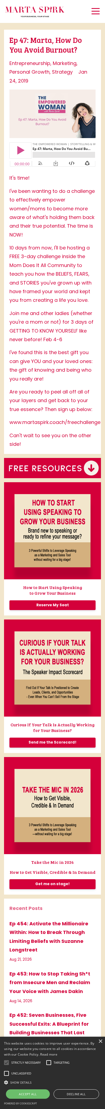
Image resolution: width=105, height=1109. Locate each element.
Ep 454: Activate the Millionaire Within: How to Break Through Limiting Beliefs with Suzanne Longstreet (48, 936)
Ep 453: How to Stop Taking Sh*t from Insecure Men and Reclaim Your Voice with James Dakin (49, 982)
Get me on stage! (52, 883)
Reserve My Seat (52, 605)
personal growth (29, 72)
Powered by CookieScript (20, 1103)
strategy (62, 72)
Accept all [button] (28, 1094)
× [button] (100, 1041)
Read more (48, 1054)
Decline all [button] (76, 1094)
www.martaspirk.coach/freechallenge (54, 422)
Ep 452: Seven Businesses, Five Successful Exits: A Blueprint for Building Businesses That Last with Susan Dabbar (49, 1028)
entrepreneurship (29, 63)
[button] (52, 1082)
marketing (64, 63)
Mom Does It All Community (42, 265)
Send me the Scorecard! (52, 742)
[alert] (52, 1073)
